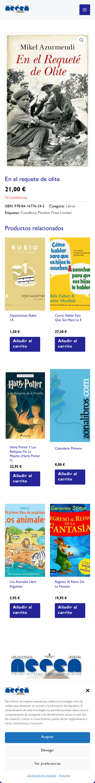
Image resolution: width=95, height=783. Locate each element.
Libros (70, 207)
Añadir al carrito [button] (22, 344)
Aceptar (47, 737)
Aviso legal (64, 775)
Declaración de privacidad (41, 775)
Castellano (28, 213)
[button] (87, 690)
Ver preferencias (47, 764)
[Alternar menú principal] (84, 9)
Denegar (47, 751)
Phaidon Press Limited (54, 213)
